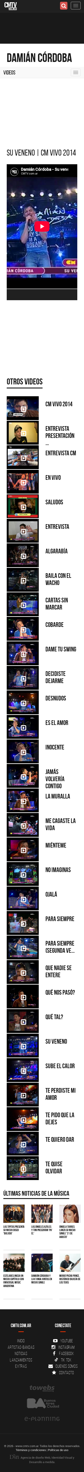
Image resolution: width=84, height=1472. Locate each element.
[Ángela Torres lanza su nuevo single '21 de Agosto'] (70, 1214)
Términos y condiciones (31, 1450)
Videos (9, 72)
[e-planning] (42, 1419)
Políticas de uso (58, 1450)
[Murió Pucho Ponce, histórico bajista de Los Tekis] (70, 1263)
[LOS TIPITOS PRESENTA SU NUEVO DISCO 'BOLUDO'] (14, 1214)
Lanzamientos (21, 1359)
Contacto (66, 1372)
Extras (21, 1366)
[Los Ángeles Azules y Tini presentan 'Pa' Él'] (42, 1214)
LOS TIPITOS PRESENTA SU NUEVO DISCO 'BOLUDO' (13, 1230)
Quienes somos (67, 1366)
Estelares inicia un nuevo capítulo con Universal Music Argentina (13, 1281)
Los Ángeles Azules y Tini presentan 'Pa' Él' (41, 1230)
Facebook (66, 1353)
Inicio (21, 1340)
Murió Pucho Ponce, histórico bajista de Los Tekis (69, 1279)
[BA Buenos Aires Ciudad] (42, 1403)
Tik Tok (66, 1359)
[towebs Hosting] (42, 1388)
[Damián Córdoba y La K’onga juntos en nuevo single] (42, 1263)
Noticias (21, 1353)
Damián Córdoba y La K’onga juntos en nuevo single (41, 1279)
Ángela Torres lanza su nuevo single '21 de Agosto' (67, 1232)
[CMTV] (10, 6)
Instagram (66, 1347)
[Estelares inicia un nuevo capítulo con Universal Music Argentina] (14, 1263)
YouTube (66, 1340)
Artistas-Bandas (21, 1347)
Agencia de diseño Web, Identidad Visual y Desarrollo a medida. (47, 1460)
